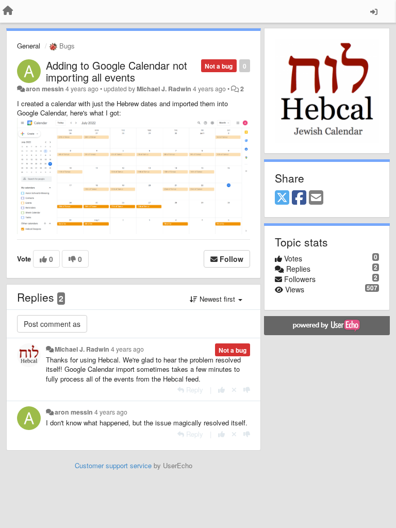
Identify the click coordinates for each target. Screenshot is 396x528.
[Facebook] (299, 198)
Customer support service (113, 465)
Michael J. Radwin (164, 88)
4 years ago (127, 349)
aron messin (45, 88)
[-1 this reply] (246, 389)
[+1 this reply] (221, 389)
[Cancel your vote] (234, 389)
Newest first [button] (217, 299)
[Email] (316, 198)
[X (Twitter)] (282, 198)
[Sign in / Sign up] (374, 11)
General (28, 46)
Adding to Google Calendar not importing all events (116, 71)
